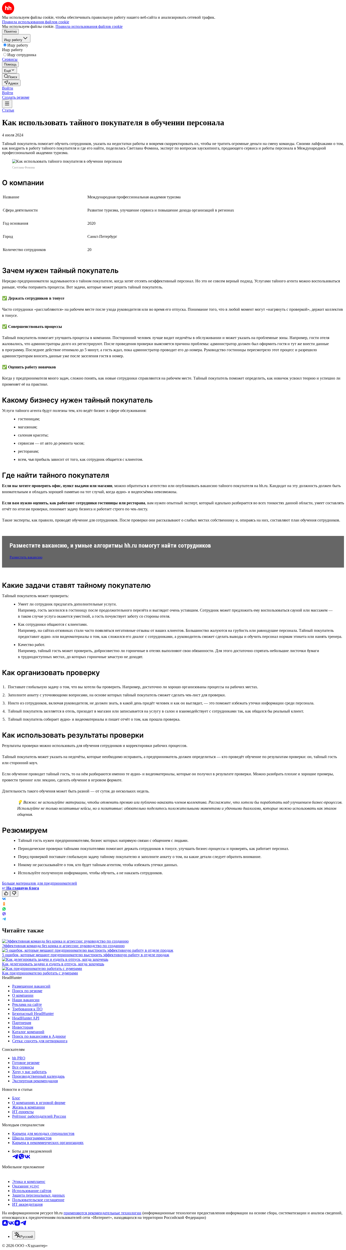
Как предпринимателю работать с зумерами (40, 973)
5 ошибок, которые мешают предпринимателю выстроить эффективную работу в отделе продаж (85, 955)
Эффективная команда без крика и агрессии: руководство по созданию (63, 946)
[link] (10, 76)
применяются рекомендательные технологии (102, 1213)
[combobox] (23, 1235)
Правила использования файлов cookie (89, 26)
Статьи (8, 110)
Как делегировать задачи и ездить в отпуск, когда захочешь (53, 964)
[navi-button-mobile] (7, 104)
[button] (7, 88)
